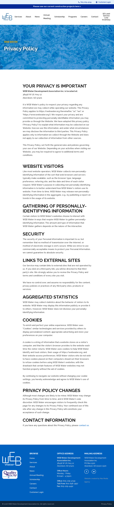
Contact (94, 17)
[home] (7, 16)
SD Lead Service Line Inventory (106, 17)
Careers (84, 17)
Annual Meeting (47, 16)
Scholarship (59, 17)
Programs (72, 17)
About (28, 17)
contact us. (84, 425)
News (37, 17)
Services (18, 17)
